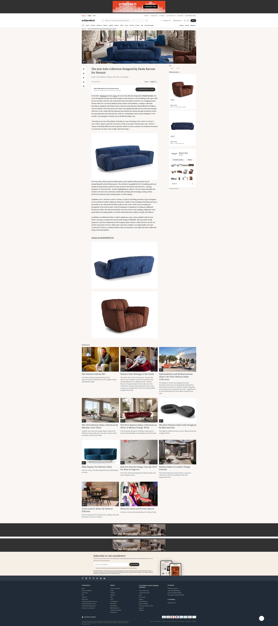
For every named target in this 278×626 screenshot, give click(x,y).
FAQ (83, 595)
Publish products (154, 15)
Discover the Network (87, 590)
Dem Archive (113, 603)
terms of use (110, 570)
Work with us (85, 599)
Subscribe (135, 564)
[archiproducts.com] (88, 20)
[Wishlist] (184, 20)
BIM (94, 15)
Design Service (180, 15)
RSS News (182, 621)
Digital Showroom (172, 602)
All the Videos (113, 605)
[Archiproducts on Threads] (97, 578)
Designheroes (113, 612)
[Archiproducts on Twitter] (93, 578)
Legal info (141, 608)
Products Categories (115, 588)
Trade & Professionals (170, 15)
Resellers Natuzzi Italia (174, 188)
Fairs (111, 597)
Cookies (163, 621)
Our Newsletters (114, 601)
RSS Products (188, 621)
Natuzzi (103, 96)
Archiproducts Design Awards (89, 605)
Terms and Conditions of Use (172, 621)
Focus (111, 599)
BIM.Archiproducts (114, 608)
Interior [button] (84, 15)
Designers (112, 592)
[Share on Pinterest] (84, 69)
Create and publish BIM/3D (174, 590)
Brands (112, 590)
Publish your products (173, 588)
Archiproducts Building (115, 610)
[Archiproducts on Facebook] (83, 578)
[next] (192, 183)
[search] (102, 20)
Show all (174, 183)
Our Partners (85, 592)
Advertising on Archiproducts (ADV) (176, 595)
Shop (140, 595)
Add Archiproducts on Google (146, 89)
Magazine (112, 595)
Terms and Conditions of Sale (146, 605)
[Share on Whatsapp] (84, 73)
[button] (147, 15)
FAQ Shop (141, 610)
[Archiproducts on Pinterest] (90, 578)
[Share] (84, 86)
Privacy (151, 621)
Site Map (194, 621)
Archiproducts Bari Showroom (89, 603)
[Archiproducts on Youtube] (101, 578)
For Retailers (162, 15)
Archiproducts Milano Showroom (89, 601)
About (83, 588)
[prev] (189, 183)
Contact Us (84, 597)
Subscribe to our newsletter (88, 608)
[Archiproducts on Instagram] (86, 578)
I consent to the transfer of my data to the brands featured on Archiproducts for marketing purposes (116, 568)
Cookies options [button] (157, 621)
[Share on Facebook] (84, 78)
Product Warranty (143, 601)
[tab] (148, 15)
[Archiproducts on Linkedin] (104, 578)
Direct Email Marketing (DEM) (174, 592)
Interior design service (144, 590)
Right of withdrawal (143, 603)
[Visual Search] (146, 20)
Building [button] (89, 15)
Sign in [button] (193, 20)
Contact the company (178, 159)
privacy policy (119, 570)
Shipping (141, 599)
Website (190, 159)
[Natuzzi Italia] (174, 154)
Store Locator (142, 597)
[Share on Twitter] (84, 82)
